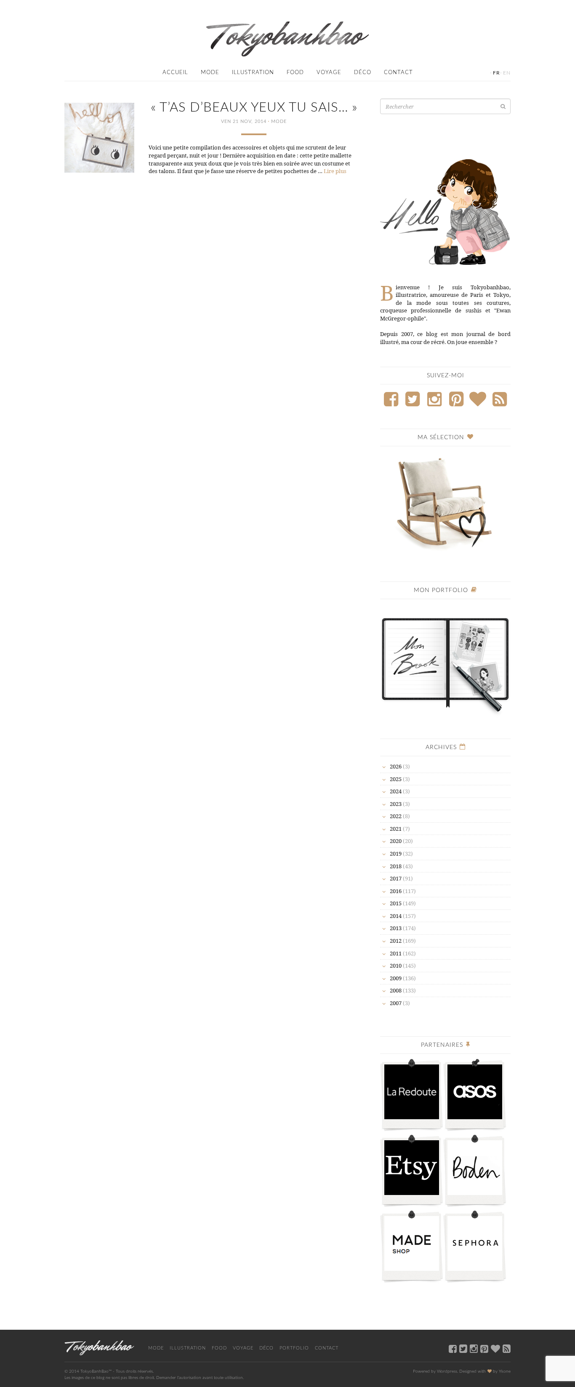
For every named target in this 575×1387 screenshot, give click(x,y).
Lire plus (335, 171)
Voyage (329, 72)
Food (295, 72)
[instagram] (474, 1348)
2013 (396, 928)
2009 (396, 978)
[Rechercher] (503, 106)
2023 (396, 804)
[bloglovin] (495, 1348)
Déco (362, 72)
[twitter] (463, 1348)
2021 (396, 828)
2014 (396, 916)
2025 (396, 779)
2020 (396, 841)
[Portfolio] (445, 661)
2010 (396, 965)
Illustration (253, 72)
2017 (396, 878)
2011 (396, 953)
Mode (210, 72)
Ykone (505, 1371)
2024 (396, 791)
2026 (396, 766)
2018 (396, 866)
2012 (396, 940)
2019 (396, 853)
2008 (396, 990)
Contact (398, 72)
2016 (396, 891)
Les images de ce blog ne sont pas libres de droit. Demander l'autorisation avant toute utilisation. (154, 1378)
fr (496, 72)
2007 (396, 1003)
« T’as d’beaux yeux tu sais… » (254, 107)
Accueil (175, 72)
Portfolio (294, 1348)
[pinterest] (484, 1348)
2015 (396, 903)
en (507, 72)
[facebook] (453, 1348)
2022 (396, 816)
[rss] (507, 1348)
